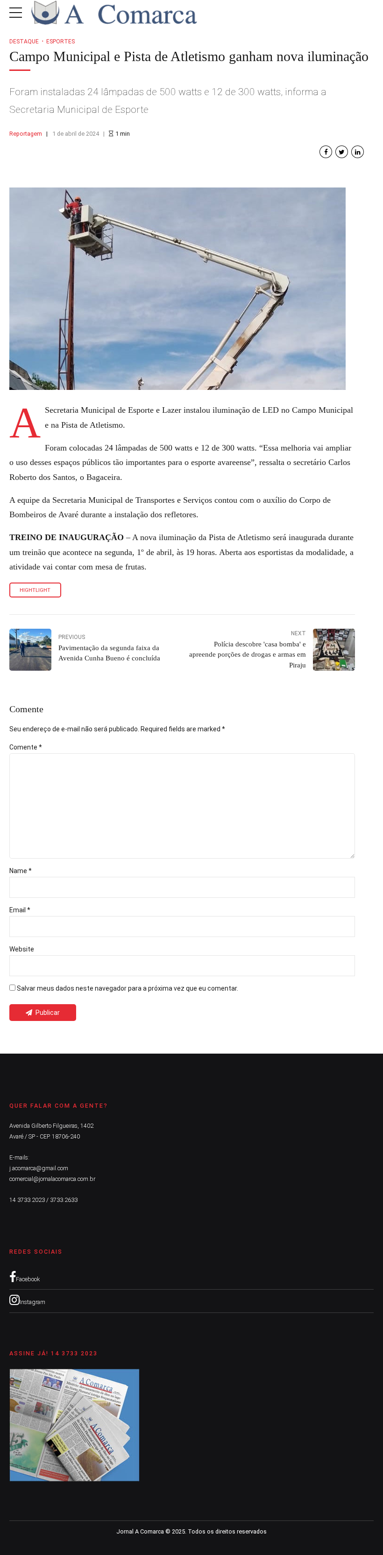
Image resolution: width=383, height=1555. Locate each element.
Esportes (60, 41)
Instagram (32, 1301)
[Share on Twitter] (341, 152)
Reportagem (25, 133)
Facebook (28, 1279)
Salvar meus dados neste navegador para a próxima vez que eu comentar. (127, 988)
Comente (25, 747)
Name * (20, 871)
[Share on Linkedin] (357, 152)
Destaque (24, 41)
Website (21, 949)
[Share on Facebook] (325, 152)
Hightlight (35, 590)
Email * (19, 910)
